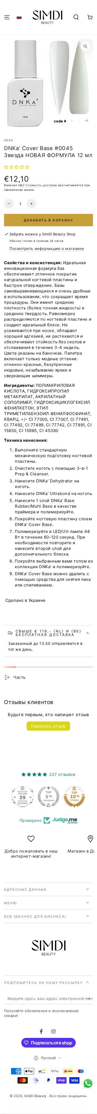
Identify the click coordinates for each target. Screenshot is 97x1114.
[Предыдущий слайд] (72, 121)
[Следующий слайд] (86, 121)
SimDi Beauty (36, 1096)
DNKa (8, 140)
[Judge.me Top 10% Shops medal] (74, 796)
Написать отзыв (48, 726)
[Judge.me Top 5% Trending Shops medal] (48, 796)
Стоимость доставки (41, 185)
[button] (19, 17)
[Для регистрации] (90, 999)
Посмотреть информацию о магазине (46, 248)
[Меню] (7, 17)
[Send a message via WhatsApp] (88, 1083)
